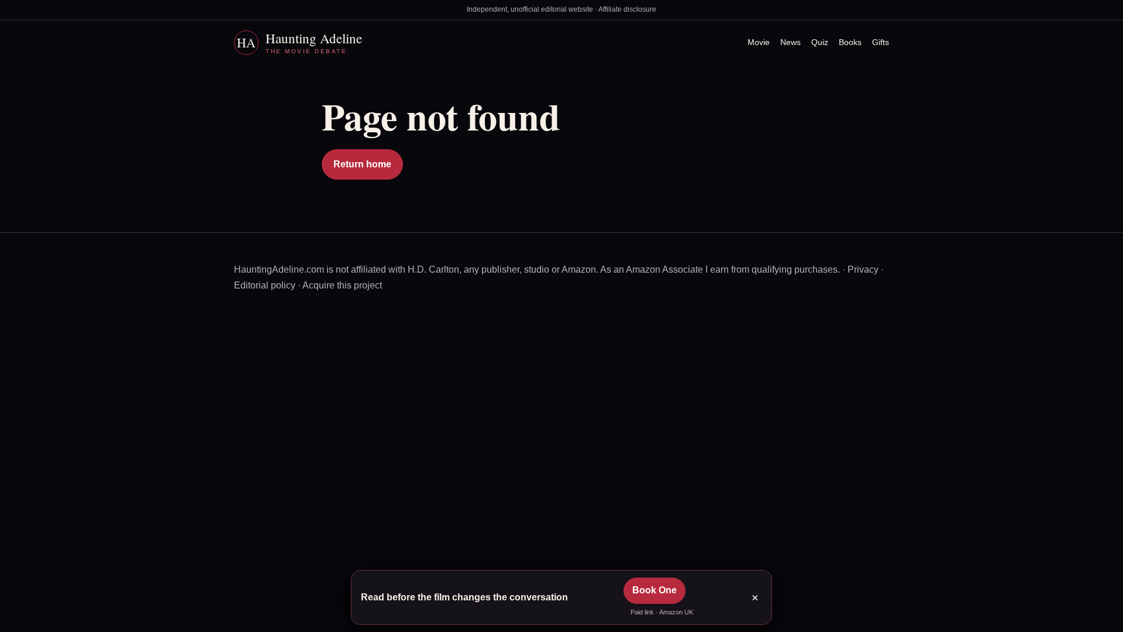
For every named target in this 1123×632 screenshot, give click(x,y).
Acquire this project (342, 285)
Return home (362, 164)
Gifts (880, 42)
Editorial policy (264, 285)
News (790, 42)
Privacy (863, 269)
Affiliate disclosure (627, 9)
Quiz (819, 42)
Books (850, 42)
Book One (654, 590)
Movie (758, 42)
